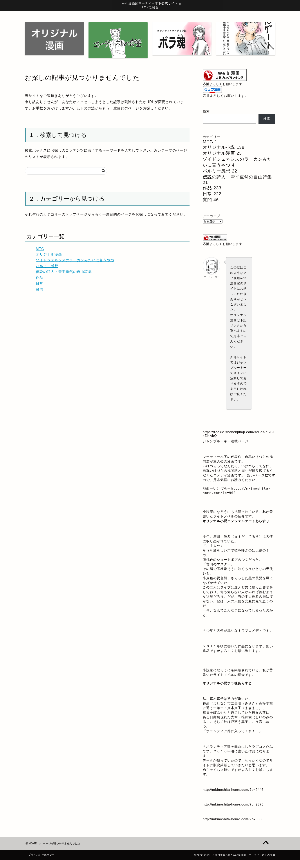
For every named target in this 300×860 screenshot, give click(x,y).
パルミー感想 (47, 266)
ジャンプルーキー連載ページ (225, 441)
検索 (206, 111)
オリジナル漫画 (49, 254)
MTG (40, 249)
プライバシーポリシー (41, 854)
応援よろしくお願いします (222, 244)
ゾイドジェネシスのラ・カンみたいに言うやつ (75, 260)
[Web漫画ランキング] (225, 80)
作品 (39, 277)
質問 (39, 289)
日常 (39, 283)
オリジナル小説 (223, 147)
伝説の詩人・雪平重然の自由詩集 (64, 272)
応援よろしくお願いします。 (224, 84)
